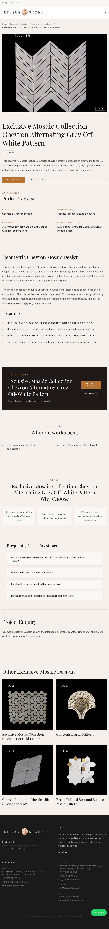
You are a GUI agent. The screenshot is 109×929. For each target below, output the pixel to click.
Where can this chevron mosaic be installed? (54, 572)
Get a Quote (13, 180)
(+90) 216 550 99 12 (67, 876)
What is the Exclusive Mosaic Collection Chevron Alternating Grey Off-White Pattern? (54, 559)
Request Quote (91, 384)
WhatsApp (36, 180)
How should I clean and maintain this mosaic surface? (54, 584)
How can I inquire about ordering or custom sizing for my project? (54, 595)
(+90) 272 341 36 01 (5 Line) (15, 882)
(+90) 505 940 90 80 (68, 896)
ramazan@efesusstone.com (71, 900)
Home (4, 24)
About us (62, 852)
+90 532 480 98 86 (67, 872)
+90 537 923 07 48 (11, 878)
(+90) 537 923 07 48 (10, 3)
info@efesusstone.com (13, 885)
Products (14, 24)
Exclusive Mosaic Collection (41, 24)
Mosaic (24, 24)
